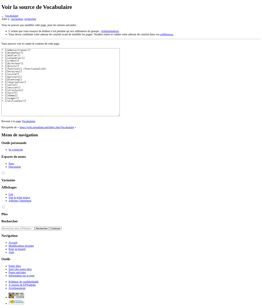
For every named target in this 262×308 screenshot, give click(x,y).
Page (11, 163)
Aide (11, 252)
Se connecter (16, 149)
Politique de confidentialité (23, 281)
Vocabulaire (11, 15)
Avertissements (17, 288)
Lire (11, 194)
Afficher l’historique (20, 200)
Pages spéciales (17, 272)
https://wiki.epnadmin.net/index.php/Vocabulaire (47, 127)
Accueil (13, 242)
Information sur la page (22, 275)
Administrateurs (110, 31)
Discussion (15, 166)
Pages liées (15, 265)
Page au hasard (17, 249)
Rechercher (9, 221)
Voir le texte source (19, 197)
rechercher (30, 19)
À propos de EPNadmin (22, 284)
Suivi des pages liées (20, 269)
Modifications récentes (21, 245)
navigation (17, 19)
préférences (166, 34)
